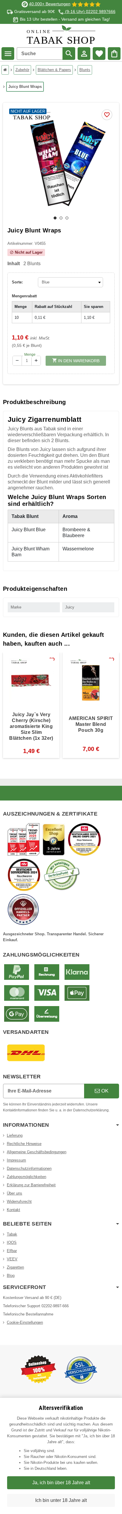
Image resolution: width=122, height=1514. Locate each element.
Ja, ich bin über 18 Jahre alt (61, 1482)
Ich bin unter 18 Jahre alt (61, 1500)
